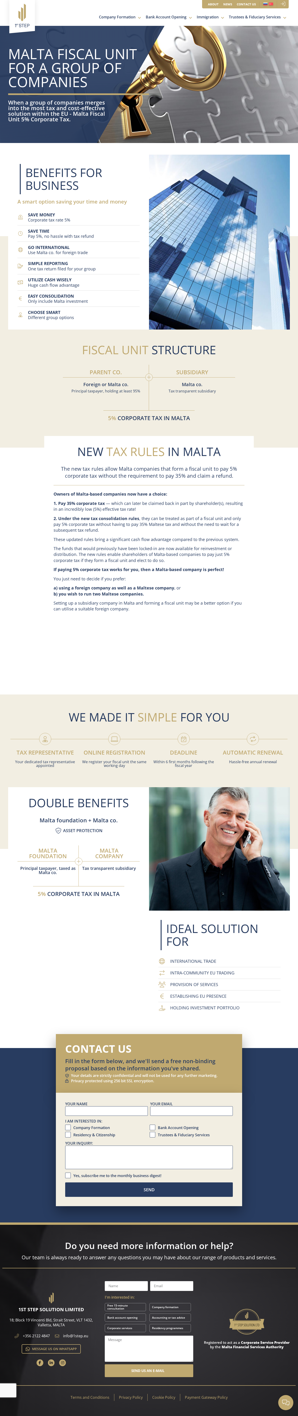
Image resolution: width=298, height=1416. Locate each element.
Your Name (76, 1104)
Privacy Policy (131, 1397)
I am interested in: (83, 1121)
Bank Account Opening (166, 17)
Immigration (208, 17)
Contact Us (246, 4)
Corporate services (119, 1328)
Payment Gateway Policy (206, 1397)
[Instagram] (62, 1362)
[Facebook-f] (40, 1362)
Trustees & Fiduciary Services (255, 17)
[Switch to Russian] (265, 4)
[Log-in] (283, 4)
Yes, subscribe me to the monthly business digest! (117, 1175)
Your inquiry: (79, 1143)
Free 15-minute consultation (117, 1307)
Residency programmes (167, 1328)
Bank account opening (122, 1318)
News (227, 4)
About (213, 4)
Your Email (161, 1104)
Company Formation (117, 17)
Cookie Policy (163, 1397)
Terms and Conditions (90, 1397)
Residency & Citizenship (94, 1134)
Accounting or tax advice (168, 1318)
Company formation (165, 1307)
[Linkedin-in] (51, 1362)
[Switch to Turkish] (271, 4)
